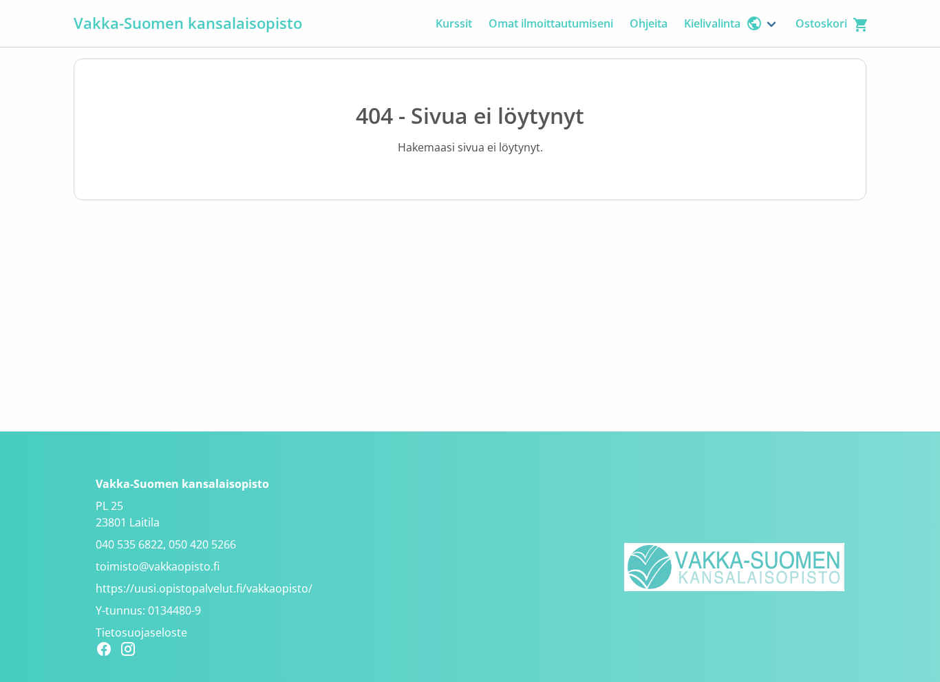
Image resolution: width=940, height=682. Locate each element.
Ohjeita (648, 23)
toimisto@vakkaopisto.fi (158, 566)
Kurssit (454, 23)
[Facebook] (108, 651)
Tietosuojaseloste (141, 632)
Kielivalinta (712, 23)
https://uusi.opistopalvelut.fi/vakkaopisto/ (204, 588)
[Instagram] (132, 651)
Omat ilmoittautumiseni (551, 23)
